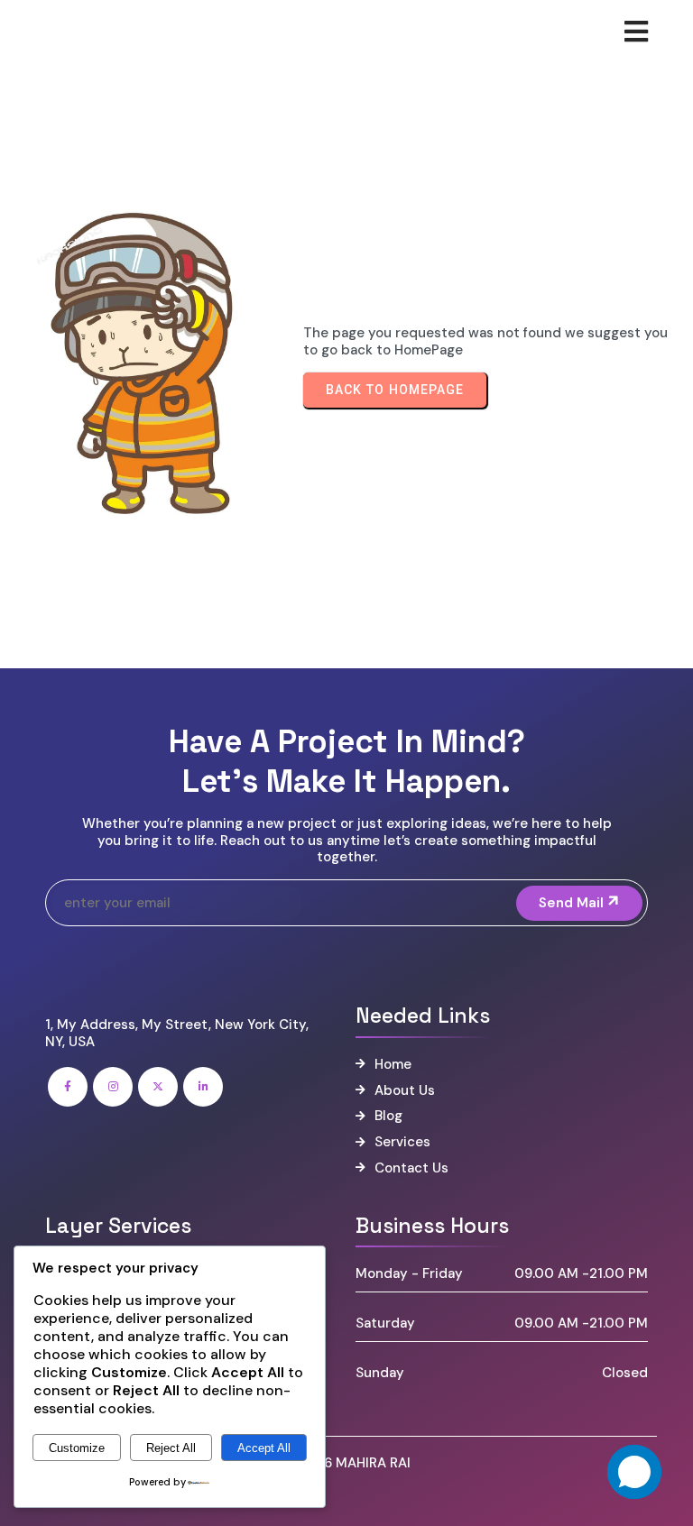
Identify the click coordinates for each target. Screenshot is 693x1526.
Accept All (264, 1448)
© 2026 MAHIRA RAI (346, 1463)
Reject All (171, 1448)
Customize (77, 1448)
